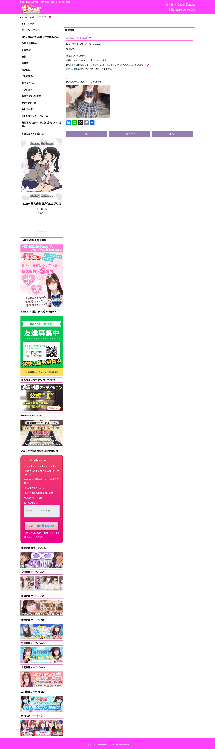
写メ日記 (26, 69)
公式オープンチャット (34, 30)
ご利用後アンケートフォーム (35, 115)
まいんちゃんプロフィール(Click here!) (84, 81)
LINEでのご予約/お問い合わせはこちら (40, 36)
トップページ (28, 23)
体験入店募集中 (29, 43)
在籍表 (25, 63)
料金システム (28, 82)
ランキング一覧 (29, 102)
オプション (27, 89)
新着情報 (26, 49)
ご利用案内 (27, 76)
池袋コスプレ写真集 (31, 96)
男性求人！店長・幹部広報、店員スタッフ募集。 (41, 124)
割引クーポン (28, 109)
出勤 (24, 56)
